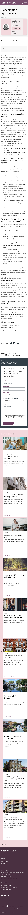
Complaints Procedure (6, 908)
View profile (15, 25)
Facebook (5, 895)
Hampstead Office (6, 885)
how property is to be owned (13, 99)
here (16, 418)
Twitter (13, 31)
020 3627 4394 (7, 889)
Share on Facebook (14, 343)
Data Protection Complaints (7, 909)
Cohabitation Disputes (15, 40)
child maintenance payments (14, 186)
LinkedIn (14, 33)
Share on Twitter (11, 343)
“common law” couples (7, 123)
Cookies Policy (11, 906)
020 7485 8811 (9, 363)
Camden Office (5, 870)
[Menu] (25, 2)
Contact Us (4, 863)
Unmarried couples (6, 55)
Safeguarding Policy (16, 908)
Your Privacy (4, 906)
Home (2, 40)
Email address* (6, 386)
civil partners (4, 59)
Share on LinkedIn (17, 343)
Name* (4, 380)
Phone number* (6, 392)
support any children (14, 261)
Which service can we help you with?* (11, 398)
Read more (15, 463)
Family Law (7, 40)
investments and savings (19, 152)
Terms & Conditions (19, 906)
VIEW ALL (3, 844)
